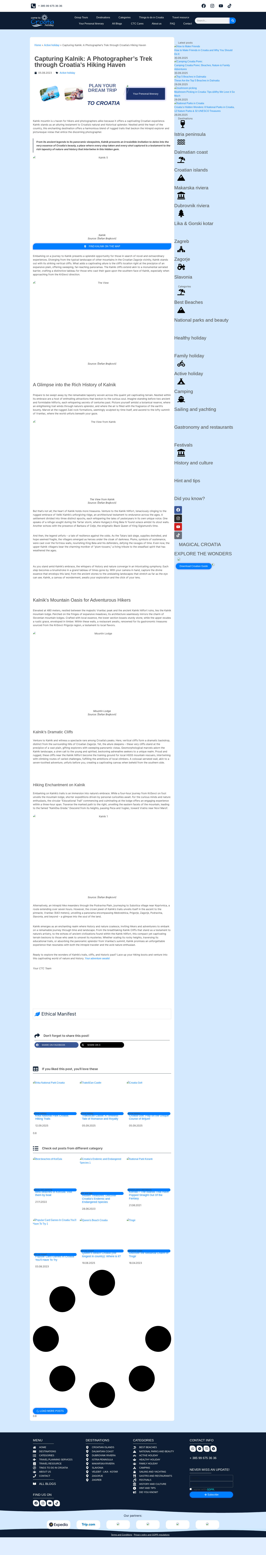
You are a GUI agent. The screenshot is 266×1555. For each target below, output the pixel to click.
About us (156, 23)
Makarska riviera (191, 187)
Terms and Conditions (121, 1534)
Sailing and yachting (195, 409)
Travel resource (180, 17)
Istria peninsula (190, 134)
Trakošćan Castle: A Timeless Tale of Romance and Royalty (100, 1117)
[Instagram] (212, 6)
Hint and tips (187, 480)
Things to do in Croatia (151, 17)
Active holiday (51, 45)
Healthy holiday (190, 337)
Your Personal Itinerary (91, 23)
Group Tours (80, 17)
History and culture (193, 462)
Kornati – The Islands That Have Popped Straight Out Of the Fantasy (149, 1195)
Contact (187, 23)
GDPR (210, 1489)
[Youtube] (221, 6)
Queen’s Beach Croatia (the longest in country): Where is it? (101, 1254)
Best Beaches (188, 302)
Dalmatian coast (191, 152)
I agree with (203, 1489)
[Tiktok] (229, 6)
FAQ (172, 23)
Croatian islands (191, 169)
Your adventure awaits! (97, 958)
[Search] (233, 21)
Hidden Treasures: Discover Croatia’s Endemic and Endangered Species (99, 1199)
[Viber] (207, 1449)
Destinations (102, 17)
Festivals (183, 444)
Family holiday (189, 355)
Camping (183, 391)
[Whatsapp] (193, 1449)
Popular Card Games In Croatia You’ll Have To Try (54, 1258)
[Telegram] (213, 1449)
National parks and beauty (201, 320)
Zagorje (182, 259)
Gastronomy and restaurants (203, 427)
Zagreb (181, 241)
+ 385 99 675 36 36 (203, 1458)
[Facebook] (203, 6)
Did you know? (189, 498)
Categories (124, 17)
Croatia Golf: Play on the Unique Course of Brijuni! (149, 1117)
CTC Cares (136, 23)
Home (37, 45)
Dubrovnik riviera (191, 205)
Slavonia (183, 276)
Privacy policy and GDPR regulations (151, 1534)
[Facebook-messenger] (200, 1449)
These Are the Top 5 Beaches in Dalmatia (197, 80)
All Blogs (116, 23)
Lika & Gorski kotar (193, 223)
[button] (56, 1045)
